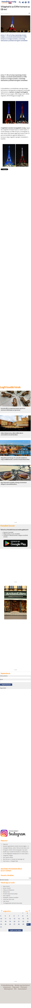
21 (19, 921)
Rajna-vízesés (6, 886)
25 (5, 924)
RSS (15, 989)
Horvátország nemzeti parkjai (10, 893)
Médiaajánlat (8, 989)
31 (1, 927)
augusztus (7, 911)
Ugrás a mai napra (15, 930)
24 (1, 924)
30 (27, 924)
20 (14, 921)
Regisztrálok (3, 688)
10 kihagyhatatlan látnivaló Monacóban (12, 903)
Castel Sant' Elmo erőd (8, 899)
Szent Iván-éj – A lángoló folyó (10, 861)
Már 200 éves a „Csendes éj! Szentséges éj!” (14, 859)
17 (1, 921)
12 (10, 918)
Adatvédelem (22, 989)
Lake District (6, 901)
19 (10, 921)
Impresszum (7, 987)
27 (14, 924)
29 (23, 924)
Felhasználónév (4, 676)
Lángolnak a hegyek (8, 855)
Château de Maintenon (8, 890)
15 (23, 918)
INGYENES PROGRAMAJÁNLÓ (11, 869)
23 (27, 921)
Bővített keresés (4, 880)
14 (19, 918)
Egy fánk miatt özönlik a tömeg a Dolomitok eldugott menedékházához (14, 483)
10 (1, 918)
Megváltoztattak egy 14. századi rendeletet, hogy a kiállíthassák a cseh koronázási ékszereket (15, 458)
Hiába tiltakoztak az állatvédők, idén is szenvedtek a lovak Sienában (12, 434)
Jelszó (1, 679)
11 (5, 918)
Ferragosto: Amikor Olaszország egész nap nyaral (15, 850)
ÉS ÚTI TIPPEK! (6, 871)
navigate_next (30, 878)
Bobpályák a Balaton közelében (10, 897)
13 (14, 918)
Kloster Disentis (7, 888)
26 (10, 924)
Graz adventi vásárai (8, 857)
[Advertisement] (15, 57)
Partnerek (24, 987)
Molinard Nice (6, 892)
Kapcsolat (16, 987)
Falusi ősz (5, 844)
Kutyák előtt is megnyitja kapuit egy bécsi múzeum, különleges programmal (13, 409)
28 (19, 924)
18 (5, 921)
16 (27, 918)
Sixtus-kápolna (6, 895)
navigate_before (2, 911)
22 (23, 921)
